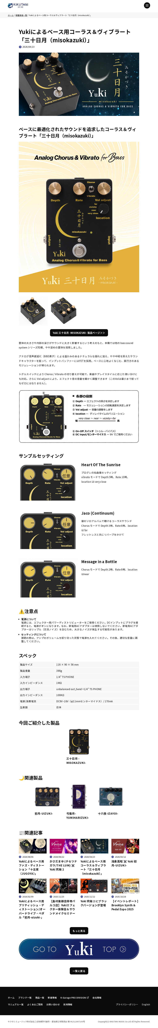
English (146, 1004)
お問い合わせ (53, 1004)
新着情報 (52, 997)
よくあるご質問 (35, 1004)
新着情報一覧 (21, 15)
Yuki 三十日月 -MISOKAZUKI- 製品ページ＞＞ (79, 332)
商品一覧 (39, 997)
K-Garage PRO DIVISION (73, 997)
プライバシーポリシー (127, 1004)
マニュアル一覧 (15, 1004)
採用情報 (67, 1004)
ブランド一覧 (24, 997)
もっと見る (79, 930)
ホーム (11, 15)
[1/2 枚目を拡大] (43, 300)
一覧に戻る (79, 971)
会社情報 (96, 997)
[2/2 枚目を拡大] (73, 300)
